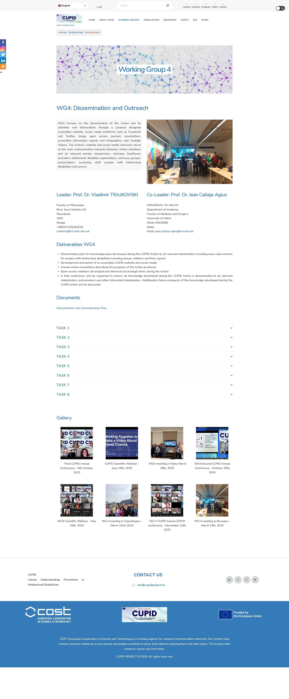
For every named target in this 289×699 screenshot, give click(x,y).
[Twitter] (3, 54)
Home (64, 32)
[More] (3, 66)
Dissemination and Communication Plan (81, 308)
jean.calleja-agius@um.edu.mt (174, 231)
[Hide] (1, 72)
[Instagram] (3, 48)
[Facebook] (3, 42)
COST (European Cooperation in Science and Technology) (96, 639)
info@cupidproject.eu (151, 585)
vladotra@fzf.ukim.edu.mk (73, 231)
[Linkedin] (3, 60)
